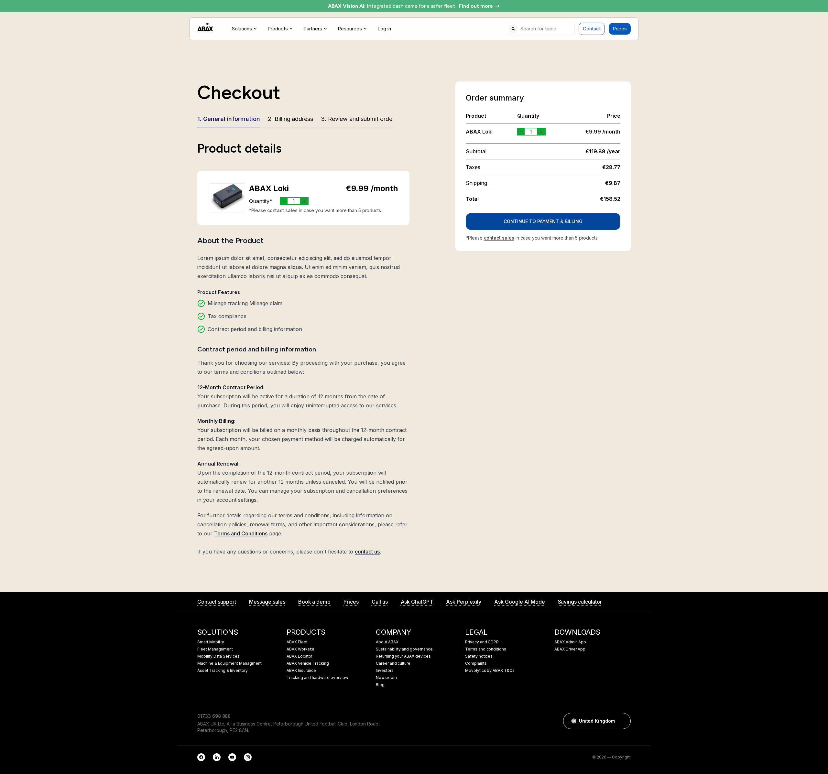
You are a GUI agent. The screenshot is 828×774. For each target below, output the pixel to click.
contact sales (282, 210)
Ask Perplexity (463, 602)
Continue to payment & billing (543, 221)
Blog (380, 685)
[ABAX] (205, 27)
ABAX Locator (299, 656)
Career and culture (393, 663)
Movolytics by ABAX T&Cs (490, 670)
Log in (384, 29)
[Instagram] (248, 757)
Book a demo (314, 602)
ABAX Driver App (569, 649)
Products (277, 29)
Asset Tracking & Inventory (222, 670)
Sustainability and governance (404, 649)
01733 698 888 (214, 716)
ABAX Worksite (300, 649)
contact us (367, 551)
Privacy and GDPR (482, 642)
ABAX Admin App (570, 642)
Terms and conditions (485, 649)
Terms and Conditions (240, 533)
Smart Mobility (210, 642)
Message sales (267, 602)
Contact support (216, 602)
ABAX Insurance (301, 670)
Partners (312, 29)
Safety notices (479, 656)
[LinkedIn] (217, 757)
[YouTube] (232, 757)
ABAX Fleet (297, 642)
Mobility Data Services (218, 656)
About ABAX (387, 642)
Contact (592, 29)
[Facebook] (201, 757)
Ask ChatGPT (417, 602)
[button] (622, 721)
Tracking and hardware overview (317, 677)
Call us (380, 602)
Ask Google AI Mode (519, 602)
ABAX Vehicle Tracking (308, 663)
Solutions (242, 29)
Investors (385, 670)
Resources (350, 29)
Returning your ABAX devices (403, 656)
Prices (620, 29)
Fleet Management (215, 649)
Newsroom (386, 677)
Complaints (476, 663)
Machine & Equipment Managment (229, 663)
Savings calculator (580, 602)
